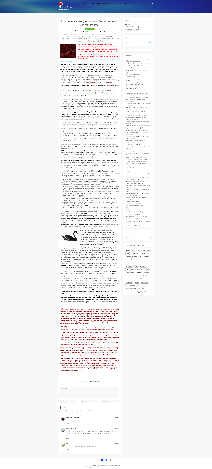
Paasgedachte (129, 275)
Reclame (137, 282)
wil (137, 291)
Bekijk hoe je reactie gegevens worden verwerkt (102, 411)
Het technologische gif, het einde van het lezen (137, 219)
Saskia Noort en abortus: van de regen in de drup (138, 163)
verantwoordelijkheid (131, 288)
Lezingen (116, 3)
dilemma (128, 256)
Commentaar (142, 253)
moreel (132, 272)
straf (127, 285)
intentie (134, 263)
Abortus (128, 250)
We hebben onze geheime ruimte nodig (136, 140)
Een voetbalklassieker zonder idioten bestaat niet (138, 97)
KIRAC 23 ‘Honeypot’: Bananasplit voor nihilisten (138, 125)
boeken (127, 253)
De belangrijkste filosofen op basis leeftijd (136, 216)
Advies (125, 3)
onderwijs (139, 272)
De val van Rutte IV (130, 68)
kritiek (127, 269)
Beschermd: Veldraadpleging (133, 74)
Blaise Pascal (146, 250)
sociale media (144, 282)
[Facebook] (102, 460)
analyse (133, 250)
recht (143, 279)
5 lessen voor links (131, 76)
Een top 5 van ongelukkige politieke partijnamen (138, 90)
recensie (138, 279)
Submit (64, 407)
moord (148, 269)
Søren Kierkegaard (134, 285)
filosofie (133, 260)
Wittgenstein (143, 291)
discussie (134, 256)
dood (140, 256)
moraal (127, 272)
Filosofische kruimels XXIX (133, 214)
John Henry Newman (143, 263)
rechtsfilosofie (129, 282)
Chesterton (134, 253)
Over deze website (142, 3)
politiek (136, 275)
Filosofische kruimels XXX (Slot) (134, 212)
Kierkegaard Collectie (104, 3)
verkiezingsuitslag (130, 291)
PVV (127, 279)
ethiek (127, 260)
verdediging (141, 288)
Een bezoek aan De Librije (132, 201)
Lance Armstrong (140, 269)
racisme (132, 279)
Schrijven (85, 3)
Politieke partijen (144, 275)
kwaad (132, 269)
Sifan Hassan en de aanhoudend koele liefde (137, 130)
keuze (136, 266)
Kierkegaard (143, 266)
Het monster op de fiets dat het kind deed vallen (138, 151)
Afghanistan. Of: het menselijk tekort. (135, 128)
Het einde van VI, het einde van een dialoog (136, 115)
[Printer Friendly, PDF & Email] (89, 29)
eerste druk (146, 256)
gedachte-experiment (142, 260)
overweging (146, 272)
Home (131, 3)
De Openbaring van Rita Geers (133, 225)
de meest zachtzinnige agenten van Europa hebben (98, 82)
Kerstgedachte (129, 266)
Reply (67, 423)
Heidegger (128, 263)
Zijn (93, 3)
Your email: (128, 24)
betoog (139, 250)
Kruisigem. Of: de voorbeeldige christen (136, 157)
